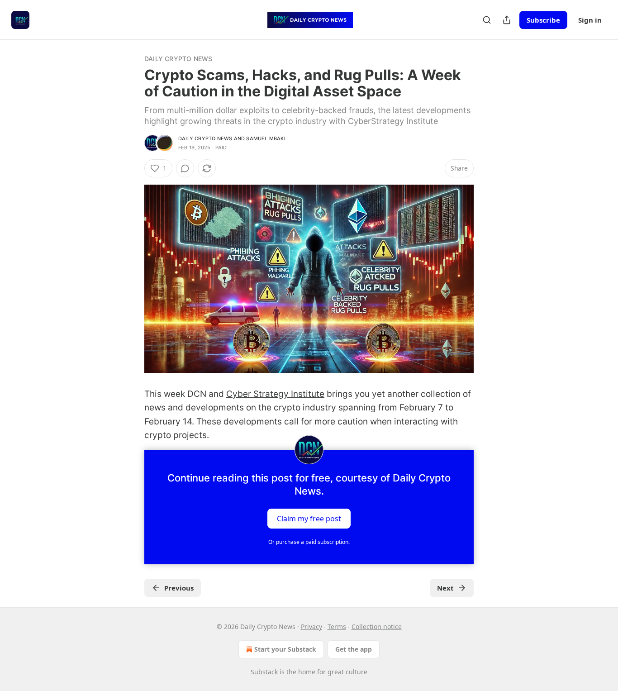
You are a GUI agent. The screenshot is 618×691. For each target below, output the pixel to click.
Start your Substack (285, 649)
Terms (337, 626)
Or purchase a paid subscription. (309, 542)
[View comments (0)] (185, 168)
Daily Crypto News (178, 58)
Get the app (353, 649)
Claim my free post (309, 518)
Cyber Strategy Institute (275, 394)
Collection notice (377, 626)
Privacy (311, 626)
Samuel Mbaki (265, 138)
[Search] (487, 20)
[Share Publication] (507, 20)
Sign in (590, 19)
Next (445, 587)
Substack (264, 671)
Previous (179, 587)
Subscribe (543, 19)
